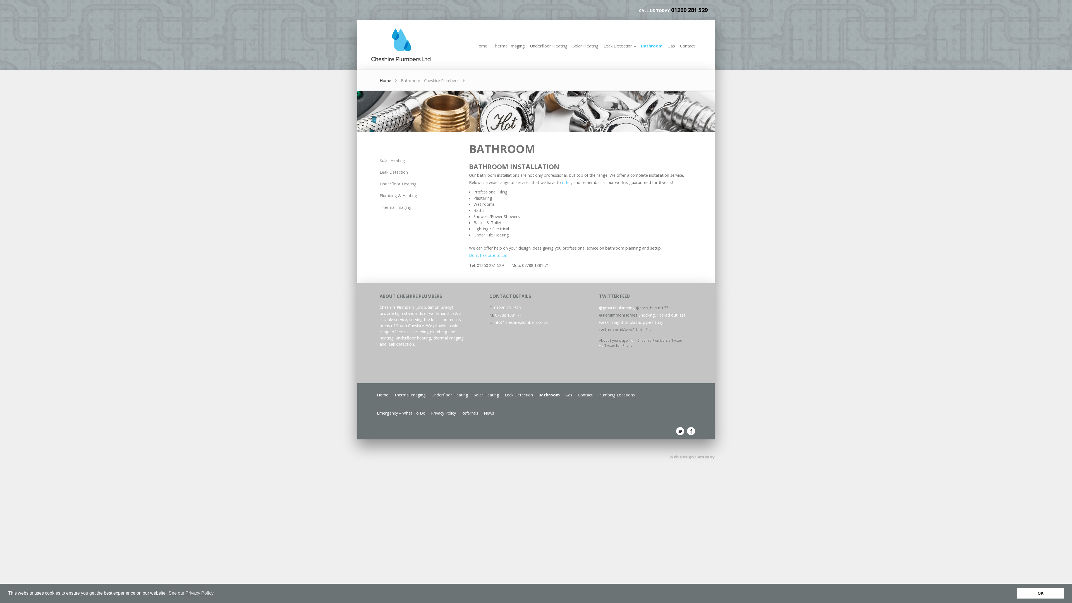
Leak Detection (394, 172)
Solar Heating (392, 160)
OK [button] (1041, 593)
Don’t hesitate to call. (488, 255)
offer (566, 182)
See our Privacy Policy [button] (191, 593)
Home (385, 80)
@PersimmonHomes (618, 309)
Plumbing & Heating (398, 195)
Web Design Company (692, 457)
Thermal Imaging (395, 207)
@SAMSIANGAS (613, 352)
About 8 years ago (613, 334)
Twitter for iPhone (618, 339)
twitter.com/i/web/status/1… (625, 323)
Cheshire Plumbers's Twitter (659, 334)
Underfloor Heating (398, 183)
